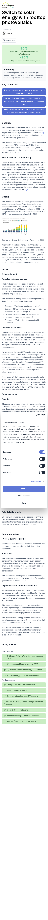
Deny (24, 503)
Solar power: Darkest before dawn (21, 685)
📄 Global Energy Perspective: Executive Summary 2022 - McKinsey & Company (24, 91)
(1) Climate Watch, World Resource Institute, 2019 (24, 657)
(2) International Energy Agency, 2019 (22, 664)
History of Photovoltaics (17, 690)
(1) (43, 133)
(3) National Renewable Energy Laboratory (24, 670)
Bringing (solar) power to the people (21, 721)
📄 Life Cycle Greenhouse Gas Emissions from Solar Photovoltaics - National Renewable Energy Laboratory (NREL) (24, 101)
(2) (27, 138)
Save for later (10, 40)
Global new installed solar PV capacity (22, 696)
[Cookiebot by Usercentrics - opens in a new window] (35, 415)
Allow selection (24, 496)
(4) (42, 209)
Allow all (24, 489)
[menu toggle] (45, 5)
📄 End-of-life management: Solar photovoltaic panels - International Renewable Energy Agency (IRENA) (24, 111)
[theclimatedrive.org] (8, 5)
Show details (36, 481)
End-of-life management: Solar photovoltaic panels (24, 703)
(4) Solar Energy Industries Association (23, 675)
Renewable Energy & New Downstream (23, 716)
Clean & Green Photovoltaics (18, 710)
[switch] (42, 459)
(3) (27, 190)
